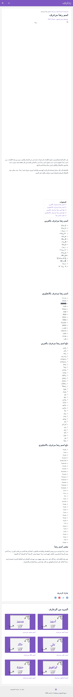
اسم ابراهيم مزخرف (61, 678)
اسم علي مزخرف (62, 655)
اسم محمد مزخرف (29, 632)
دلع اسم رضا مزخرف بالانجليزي (55, 213)
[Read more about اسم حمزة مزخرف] (20, 667)
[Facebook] (67, 598)
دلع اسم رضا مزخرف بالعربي (55, 210)
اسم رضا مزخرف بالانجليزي (56, 207)
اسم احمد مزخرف (62, 632)
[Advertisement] (36, 188)
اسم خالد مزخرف (29, 655)
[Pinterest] (59, 598)
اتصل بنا (22, 689)
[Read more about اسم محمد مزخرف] (20, 622)
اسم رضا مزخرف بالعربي (57, 204)
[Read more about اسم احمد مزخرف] (53, 622)
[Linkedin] (55, 598)
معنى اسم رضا (60, 215)
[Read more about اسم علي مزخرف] (53, 644)
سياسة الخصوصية (14, 689)
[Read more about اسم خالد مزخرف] (20, 644)
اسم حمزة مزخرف (29, 678)
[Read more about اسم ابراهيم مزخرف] (53, 667)
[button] (2, 3)
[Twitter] (63, 598)
